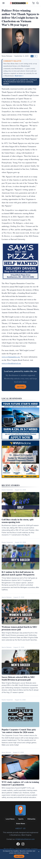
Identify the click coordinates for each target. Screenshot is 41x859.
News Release (6, 752)
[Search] (37, 3)
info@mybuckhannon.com (25, 839)
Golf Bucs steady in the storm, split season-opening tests (18, 521)
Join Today (19, 856)
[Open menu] (3, 3)
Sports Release (7, 597)
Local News (10, 819)
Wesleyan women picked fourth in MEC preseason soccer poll (19, 628)
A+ (35, 56)
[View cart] (33, 3)
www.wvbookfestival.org (11, 363)
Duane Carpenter (7, 490)
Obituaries (31, 819)
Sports (20, 819)
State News (20, 824)
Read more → (19, 76)
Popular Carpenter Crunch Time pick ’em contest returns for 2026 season (19, 731)
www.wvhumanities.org (11, 356)
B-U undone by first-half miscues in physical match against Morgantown (18, 573)
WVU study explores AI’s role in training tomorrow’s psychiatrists (20, 783)
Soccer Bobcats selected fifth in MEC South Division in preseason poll (18, 678)
